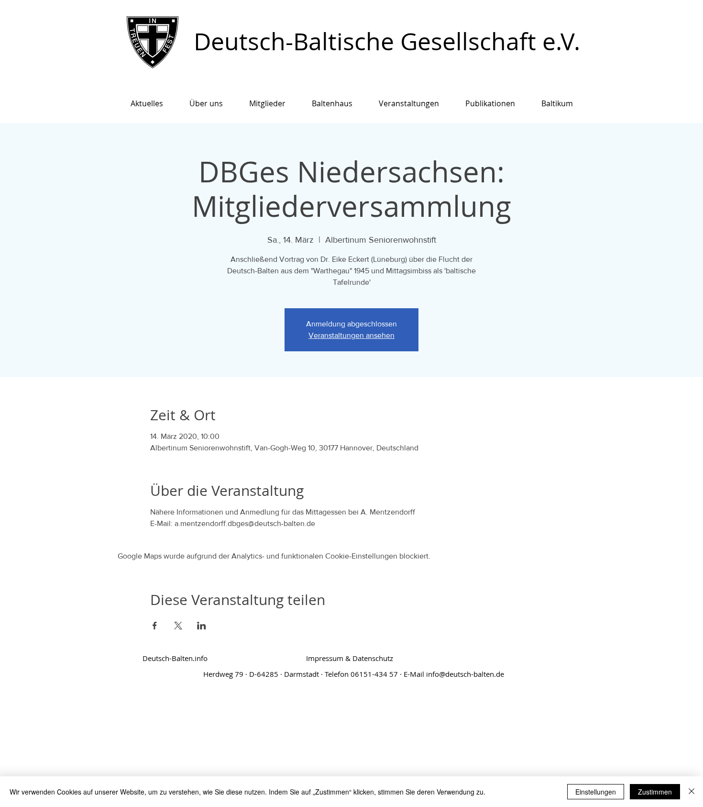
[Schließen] (691, 791)
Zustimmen (655, 791)
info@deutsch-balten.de (465, 674)
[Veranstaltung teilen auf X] (178, 625)
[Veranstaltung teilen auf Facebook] (154, 625)
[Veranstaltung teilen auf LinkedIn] (201, 625)
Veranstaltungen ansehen (351, 335)
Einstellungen (595, 791)
